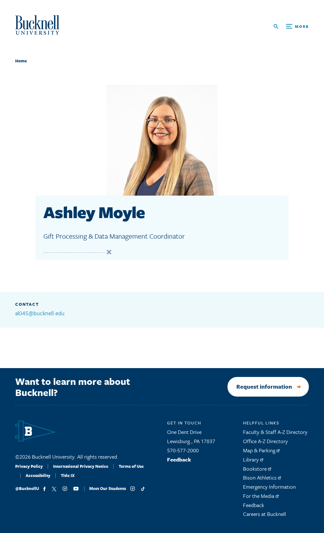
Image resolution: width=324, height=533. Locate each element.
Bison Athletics (260, 477)
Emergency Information (269, 487)
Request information (264, 386)
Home (21, 61)
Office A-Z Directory (265, 441)
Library (251, 459)
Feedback (179, 459)
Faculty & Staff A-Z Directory (275, 432)
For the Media (259, 496)
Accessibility (38, 475)
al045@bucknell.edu (40, 313)
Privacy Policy (29, 466)
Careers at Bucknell (264, 514)
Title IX (68, 475)
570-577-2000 (183, 450)
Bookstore (255, 469)
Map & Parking (260, 450)
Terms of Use (131, 466)
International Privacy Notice (80, 466)
